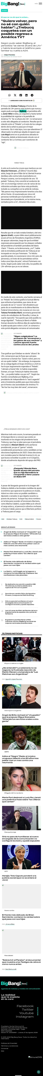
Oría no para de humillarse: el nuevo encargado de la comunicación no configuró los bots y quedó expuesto (19, 602)
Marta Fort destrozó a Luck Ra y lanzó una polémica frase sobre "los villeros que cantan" (23, 553)
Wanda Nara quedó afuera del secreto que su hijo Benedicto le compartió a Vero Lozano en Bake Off (27, 472)
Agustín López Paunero (13, 679)
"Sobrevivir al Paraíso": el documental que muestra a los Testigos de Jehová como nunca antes (21, 962)
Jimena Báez (9, 924)
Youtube (26, 1013)
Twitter (28, 1009)
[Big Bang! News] (13, 4)
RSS (2, 1051)
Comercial (4, 1048)
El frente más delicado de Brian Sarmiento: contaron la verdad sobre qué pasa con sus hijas (22, 563)
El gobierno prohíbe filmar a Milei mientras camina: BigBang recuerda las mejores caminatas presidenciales (20, 621)
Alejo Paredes (9, 55)
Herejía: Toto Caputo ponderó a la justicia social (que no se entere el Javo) (19, 878)
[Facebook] (21, 95)
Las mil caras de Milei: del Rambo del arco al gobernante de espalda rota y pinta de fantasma (21, 612)
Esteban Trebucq (12, 519)
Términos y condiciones (9, 1046)
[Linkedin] (26, 95)
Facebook (25, 1006)
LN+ (21, 519)
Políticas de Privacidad (9, 1043)
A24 (3, 519)
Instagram (25, 1016)
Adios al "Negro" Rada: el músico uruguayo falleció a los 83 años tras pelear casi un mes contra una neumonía (23, 544)
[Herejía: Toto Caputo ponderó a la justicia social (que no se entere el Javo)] (21, 857)
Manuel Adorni (29, 519)
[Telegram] (32, 95)
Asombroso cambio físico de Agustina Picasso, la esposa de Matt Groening (20, 594)
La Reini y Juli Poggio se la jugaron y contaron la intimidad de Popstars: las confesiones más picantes (21, 573)
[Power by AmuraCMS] (35, 1057)
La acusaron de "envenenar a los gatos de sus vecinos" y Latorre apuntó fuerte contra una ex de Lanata (28, 340)
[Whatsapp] (9, 95)
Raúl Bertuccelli (10, 969)
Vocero (39, 519)
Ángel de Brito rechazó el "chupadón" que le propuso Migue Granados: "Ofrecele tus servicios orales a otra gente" (22, 534)
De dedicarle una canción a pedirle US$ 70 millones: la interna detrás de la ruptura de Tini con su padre (20, 586)
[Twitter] (15, 95)
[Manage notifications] (38, 1072)
